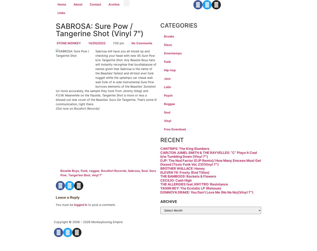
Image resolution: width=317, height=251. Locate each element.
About (78, 4)
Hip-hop (170, 70)
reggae (94, 171)
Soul (144, 171)
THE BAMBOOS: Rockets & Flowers (188, 176)
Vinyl (167, 121)
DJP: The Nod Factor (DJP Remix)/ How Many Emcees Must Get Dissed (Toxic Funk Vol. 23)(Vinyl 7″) (210, 163)
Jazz (167, 78)
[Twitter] (207, 4)
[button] (127, 3)
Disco (168, 45)
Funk (84, 171)
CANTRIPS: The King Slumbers (184, 149)
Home (62, 4)
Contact (95, 4)
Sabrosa (134, 171)
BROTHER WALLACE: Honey (182, 168)
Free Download (175, 129)
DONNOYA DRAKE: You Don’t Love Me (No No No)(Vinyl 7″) (206, 192)
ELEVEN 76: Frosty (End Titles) (184, 172)
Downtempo (173, 53)
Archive (114, 4)
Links (61, 13)
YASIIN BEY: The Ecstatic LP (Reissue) (190, 188)
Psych (168, 95)
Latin (167, 87)
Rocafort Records (113, 171)
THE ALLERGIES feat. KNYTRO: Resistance (194, 184)
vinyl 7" (97, 175)
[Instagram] (216, 4)
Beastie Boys (69, 171)
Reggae (169, 104)
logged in (80, 205)
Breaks (169, 36)
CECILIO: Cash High (176, 180)
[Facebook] (198, 4)
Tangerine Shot (79, 175)
